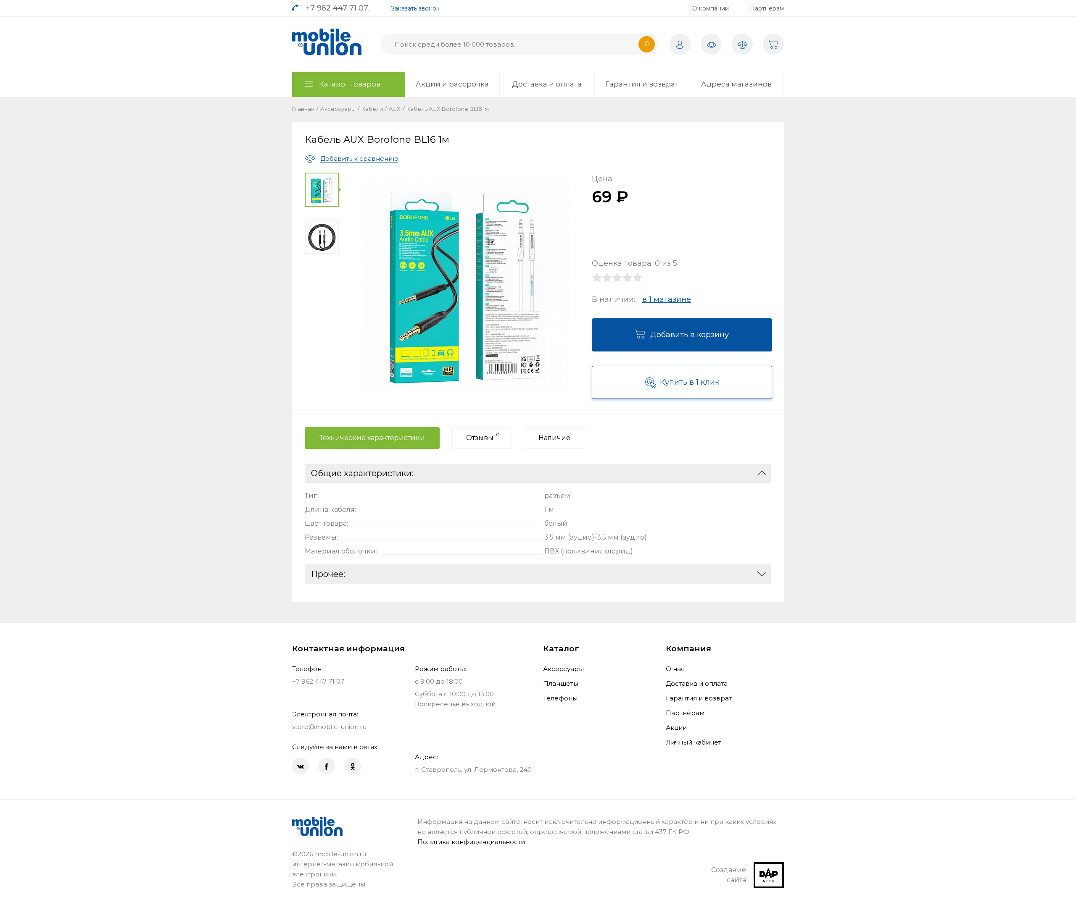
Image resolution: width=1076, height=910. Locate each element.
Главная (303, 108)
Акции (676, 728)
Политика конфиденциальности (471, 842)
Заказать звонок (415, 8)
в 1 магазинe (666, 299)
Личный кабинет (693, 742)
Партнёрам (685, 713)
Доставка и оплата (547, 84)
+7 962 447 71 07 (337, 8)
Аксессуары (338, 108)
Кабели (372, 108)
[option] (323, 190)
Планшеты (560, 683)
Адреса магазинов (736, 84)
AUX (395, 108)
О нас (675, 669)
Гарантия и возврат (641, 84)
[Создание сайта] (769, 867)
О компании (710, 8)
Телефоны (560, 698)
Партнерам (767, 8)
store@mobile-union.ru (329, 727)
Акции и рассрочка (452, 84)
